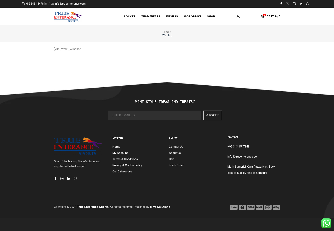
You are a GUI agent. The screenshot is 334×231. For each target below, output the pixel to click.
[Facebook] (281, 3)
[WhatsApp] (307, 3)
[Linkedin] (301, 3)
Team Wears (150, 16)
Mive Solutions (160, 207)
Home (166, 31)
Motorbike (192, 16)
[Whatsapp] (75, 178)
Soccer (129, 16)
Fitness (172, 16)
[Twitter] (287, 3)
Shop (211, 16)
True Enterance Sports (92, 207)
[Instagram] (294, 3)
